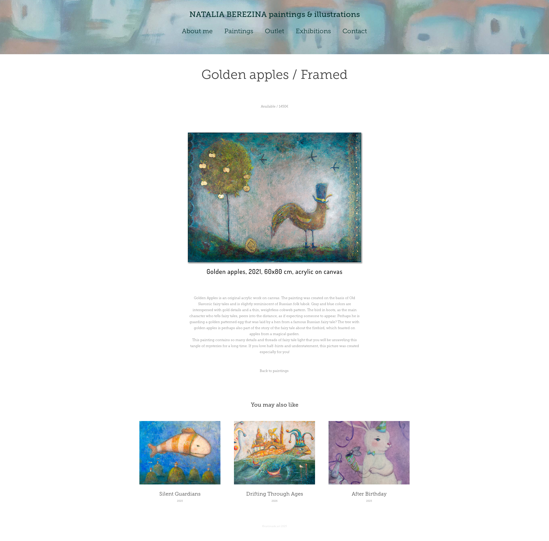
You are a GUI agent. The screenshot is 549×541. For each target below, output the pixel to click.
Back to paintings (275, 371)
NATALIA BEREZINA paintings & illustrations (274, 14)
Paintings (238, 31)
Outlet (274, 31)
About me (197, 31)
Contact (354, 31)
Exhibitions (313, 31)
